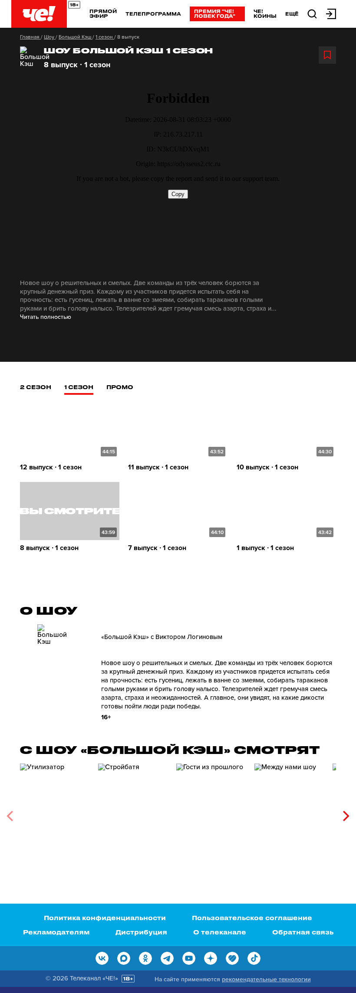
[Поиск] (312, 13)
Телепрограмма (153, 13)
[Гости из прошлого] (211, 813)
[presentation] (10, 816)
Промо (119, 386)
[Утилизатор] (54, 813)
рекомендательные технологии (266, 979)
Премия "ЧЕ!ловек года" (214, 13)
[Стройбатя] (133, 813)
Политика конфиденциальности (105, 917)
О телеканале (219, 932)
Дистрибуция (141, 932)
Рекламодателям (56, 932)
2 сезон (35, 386)
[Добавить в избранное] (327, 55)
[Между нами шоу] (289, 813)
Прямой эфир (103, 13)
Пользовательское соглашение (252, 917)
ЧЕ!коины (265, 13)
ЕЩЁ (292, 14)
